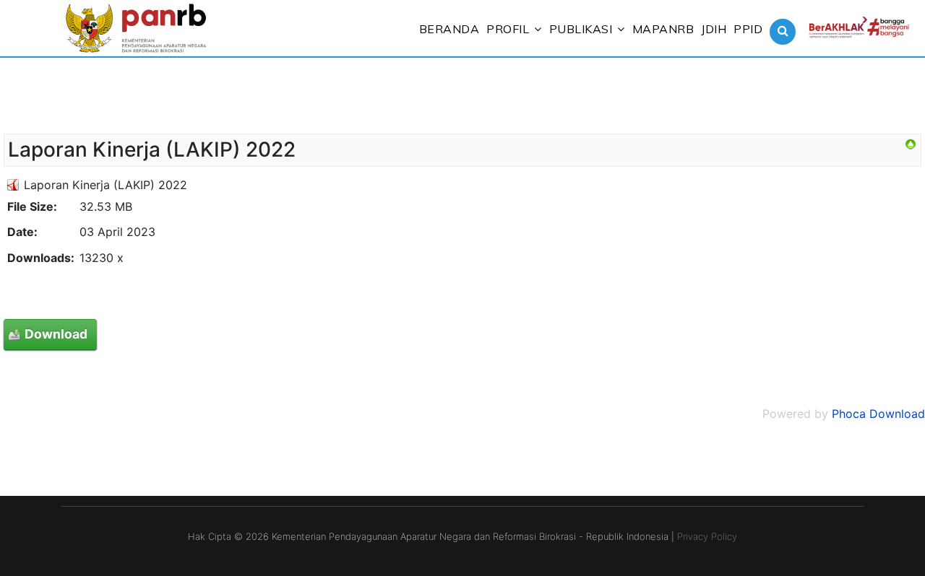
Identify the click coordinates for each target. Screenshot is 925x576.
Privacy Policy (707, 536)
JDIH (713, 29)
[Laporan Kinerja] (910, 144)
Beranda (449, 29)
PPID (747, 29)
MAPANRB (663, 29)
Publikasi (581, 29)
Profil (507, 29)
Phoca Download (878, 413)
